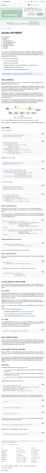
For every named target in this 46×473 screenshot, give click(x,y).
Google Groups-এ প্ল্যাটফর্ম (21, 457)
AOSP (2, 28)
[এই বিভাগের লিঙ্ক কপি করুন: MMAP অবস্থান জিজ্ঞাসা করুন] (17, 254)
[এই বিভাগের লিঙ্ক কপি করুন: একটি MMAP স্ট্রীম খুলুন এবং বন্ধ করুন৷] (23, 239)
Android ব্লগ (18, 454)
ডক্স (5, 28)
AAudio (2, 82)
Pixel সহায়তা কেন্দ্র (34, 452)
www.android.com (34, 455)
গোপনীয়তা (26, 466)
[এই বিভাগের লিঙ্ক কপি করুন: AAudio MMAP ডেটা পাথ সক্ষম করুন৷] (26, 349)
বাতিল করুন (31, 14)
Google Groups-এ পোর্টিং (20, 461)
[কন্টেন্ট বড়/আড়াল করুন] (10, 36)
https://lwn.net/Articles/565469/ (28, 316)
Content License (17, 441)
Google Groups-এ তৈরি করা (21, 459)
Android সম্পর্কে (4, 466)
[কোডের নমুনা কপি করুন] (44, 134)
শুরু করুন (40, 14)
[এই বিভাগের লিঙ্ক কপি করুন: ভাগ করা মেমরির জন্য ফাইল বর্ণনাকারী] (26, 282)
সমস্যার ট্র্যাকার (33, 461)
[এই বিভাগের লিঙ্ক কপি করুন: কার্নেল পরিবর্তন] (10, 291)
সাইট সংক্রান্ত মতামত (32, 466)
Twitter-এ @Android (20, 450)
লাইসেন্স (21, 466)
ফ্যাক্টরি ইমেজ (3, 457)
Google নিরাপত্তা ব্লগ (19, 455)
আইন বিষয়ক (15, 466)
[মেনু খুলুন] (2, 1)
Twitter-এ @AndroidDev (20, 452)
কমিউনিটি (10, 466)
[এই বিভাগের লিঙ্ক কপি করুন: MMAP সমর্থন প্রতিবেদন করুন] (17, 206)
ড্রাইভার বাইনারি (4, 459)
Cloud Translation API (16, 23)
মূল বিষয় (9, 28)
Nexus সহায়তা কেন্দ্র (34, 454)
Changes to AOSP (20, 16)
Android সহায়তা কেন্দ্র (35, 450)
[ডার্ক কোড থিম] (42, 134)
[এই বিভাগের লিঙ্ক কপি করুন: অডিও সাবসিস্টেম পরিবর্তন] (19, 337)
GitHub (2, 461)
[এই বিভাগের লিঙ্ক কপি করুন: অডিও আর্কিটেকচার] (15, 80)
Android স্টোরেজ (4, 450)
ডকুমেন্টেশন (3, 5)
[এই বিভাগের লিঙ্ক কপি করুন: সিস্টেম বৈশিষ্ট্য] (10, 365)
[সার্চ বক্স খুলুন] (26, 1)
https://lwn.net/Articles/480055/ (26, 311)
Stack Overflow (34, 459)
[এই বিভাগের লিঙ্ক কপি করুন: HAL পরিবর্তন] (11, 128)
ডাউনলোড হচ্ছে (4, 454)
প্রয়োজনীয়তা (3, 452)
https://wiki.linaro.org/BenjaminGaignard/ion (23, 313)
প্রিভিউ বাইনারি (3, 455)
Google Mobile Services (35, 457)
